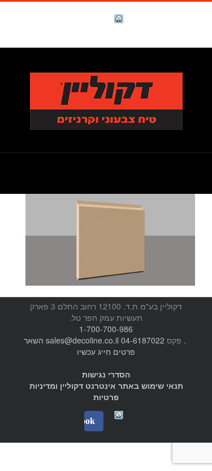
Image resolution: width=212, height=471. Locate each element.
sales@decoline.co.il (82, 340)
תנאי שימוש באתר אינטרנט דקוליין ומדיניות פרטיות (106, 391)
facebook (90, 20)
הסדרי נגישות (106, 374)
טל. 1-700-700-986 (158, 66)
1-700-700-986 (106, 328)
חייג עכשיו (94, 351)
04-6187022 (143, 340)
